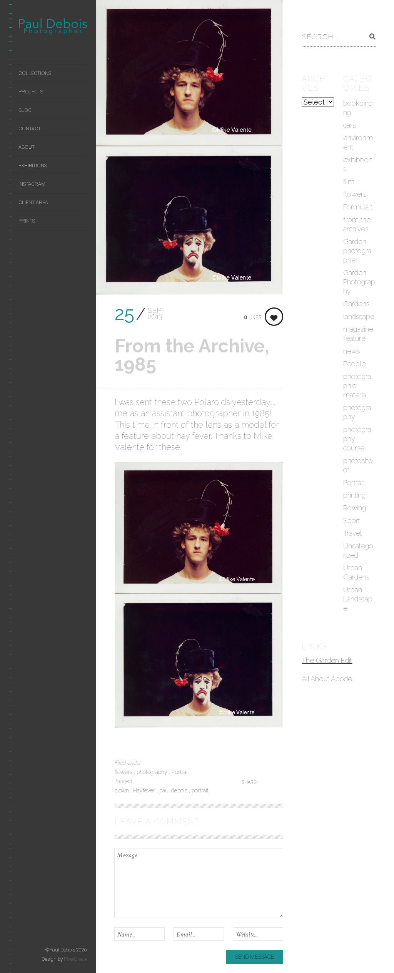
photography (153, 772)
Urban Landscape (357, 599)
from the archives (357, 224)
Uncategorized (358, 550)
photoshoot (358, 465)
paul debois (174, 790)
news (351, 351)
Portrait (180, 772)
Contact (29, 128)
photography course (357, 438)
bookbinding (358, 107)
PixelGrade (75, 959)
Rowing (354, 508)
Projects (30, 92)
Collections (34, 73)
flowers (124, 772)
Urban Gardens (356, 572)
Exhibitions (32, 165)
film (348, 182)
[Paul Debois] (52, 28)
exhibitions (357, 164)
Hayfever (145, 790)
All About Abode (327, 679)
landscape (358, 316)
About (26, 147)
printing (354, 495)
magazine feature (358, 333)
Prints (26, 221)
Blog (25, 110)
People (354, 364)
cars (349, 125)
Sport (351, 520)
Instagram (31, 184)
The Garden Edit (327, 660)
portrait (200, 790)
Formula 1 (358, 207)
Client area (33, 202)
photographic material (357, 385)
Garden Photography (359, 282)
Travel (352, 533)
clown (122, 790)
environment (358, 142)
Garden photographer (357, 250)
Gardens (356, 304)
